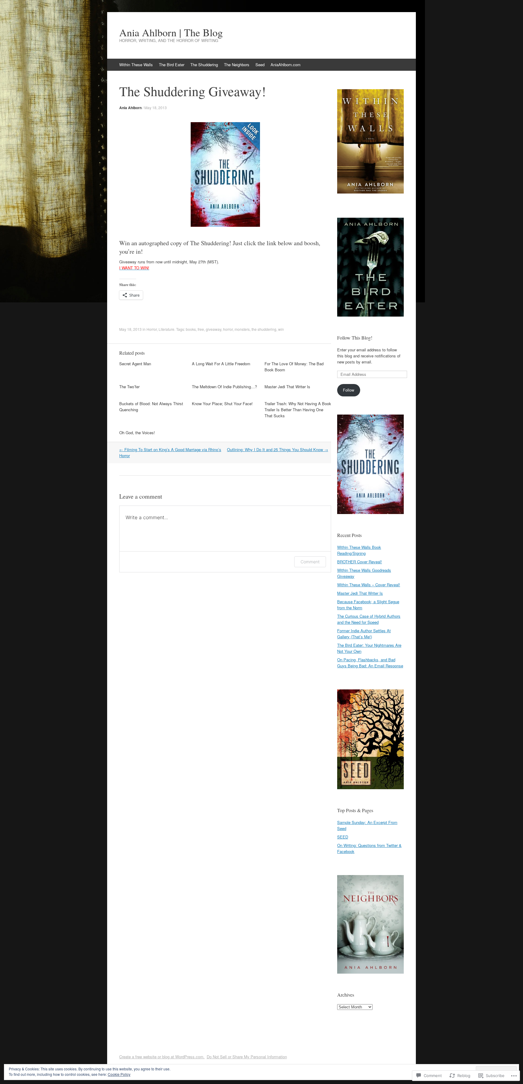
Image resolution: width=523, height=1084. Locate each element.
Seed (260, 64)
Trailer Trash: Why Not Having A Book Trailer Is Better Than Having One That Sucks (298, 409)
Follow (348, 390)
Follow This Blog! (354, 337)
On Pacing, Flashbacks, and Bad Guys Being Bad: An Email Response (370, 663)
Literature (166, 329)
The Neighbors (236, 64)
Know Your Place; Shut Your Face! (222, 403)
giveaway (213, 329)
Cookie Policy (119, 1074)
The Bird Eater (171, 64)
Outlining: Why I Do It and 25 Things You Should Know (277, 449)
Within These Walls (136, 64)
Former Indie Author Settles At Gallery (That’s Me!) (364, 634)
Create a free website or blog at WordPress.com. (162, 1057)
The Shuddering (204, 64)
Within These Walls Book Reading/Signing (359, 550)
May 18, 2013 (155, 107)
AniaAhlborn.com (286, 64)
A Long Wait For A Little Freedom (221, 363)
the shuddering (264, 329)
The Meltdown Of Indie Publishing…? (224, 386)
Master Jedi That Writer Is (287, 386)
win (281, 329)
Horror (151, 329)
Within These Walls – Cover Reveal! (368, 585)
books (191, 329)
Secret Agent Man (135, 363)
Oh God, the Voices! (137, 432)
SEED (342, 837)
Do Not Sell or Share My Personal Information (247, 1057)
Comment (310, 561)
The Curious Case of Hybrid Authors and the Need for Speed (368, 619)
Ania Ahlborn (130, 107)
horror (228, 329)
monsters (242, 329)
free (201, 329)
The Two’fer (129, 386)
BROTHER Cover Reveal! (359, 562)
